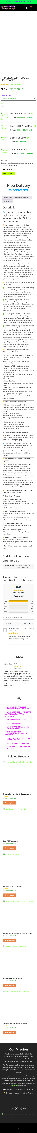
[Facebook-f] (16, 1108)
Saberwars (14, 1085)
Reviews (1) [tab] (7, 201)
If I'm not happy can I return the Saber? (18, 747)
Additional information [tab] (22, 197)
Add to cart (8, 173)
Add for (22, 117)
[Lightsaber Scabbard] (4, 151)
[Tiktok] (12, 1108)
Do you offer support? (16, 720)
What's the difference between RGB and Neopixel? (18, 707)
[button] (34, 7)
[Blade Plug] (4, 140)
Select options (10, 803)
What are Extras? (14, 723)
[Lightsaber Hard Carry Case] (4, 116)
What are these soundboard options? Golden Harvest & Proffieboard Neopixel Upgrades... (18, 714)
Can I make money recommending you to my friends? (16, 733)
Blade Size (5, 161)
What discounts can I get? (18, 743)
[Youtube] (20, 1108)
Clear (2, 103)
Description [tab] (8, 197)
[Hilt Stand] (4, 128)
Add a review (18, 596)
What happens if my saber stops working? (18, 727)
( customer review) (15, 84)
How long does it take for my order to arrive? (19, 739)
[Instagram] (24, 1108)
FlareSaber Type (6, 95)
